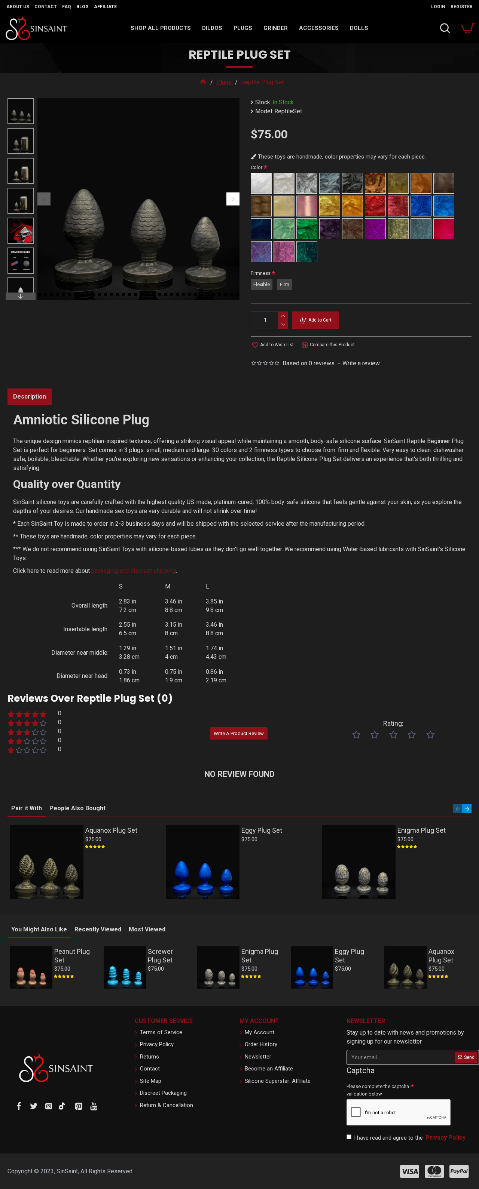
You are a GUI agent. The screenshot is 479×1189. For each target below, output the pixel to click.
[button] (44, 199)
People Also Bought (77, 808)
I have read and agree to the (410, 1137)
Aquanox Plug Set (111, 830)
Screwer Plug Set (160, 955)
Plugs (224, 82)
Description (29, 396)
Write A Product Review (239, 733)
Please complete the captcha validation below (378, 1090)
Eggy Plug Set (261, 830)
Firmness (261, 273)
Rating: (393, 723)
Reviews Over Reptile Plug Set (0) (90, 698)
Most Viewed (147, 929)
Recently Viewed (97, 929)
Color (256, 167)
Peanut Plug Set (72, 955)
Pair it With (26, 808)
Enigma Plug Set (421, 830)
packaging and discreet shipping (133, 570)
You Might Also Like (39, 929)
